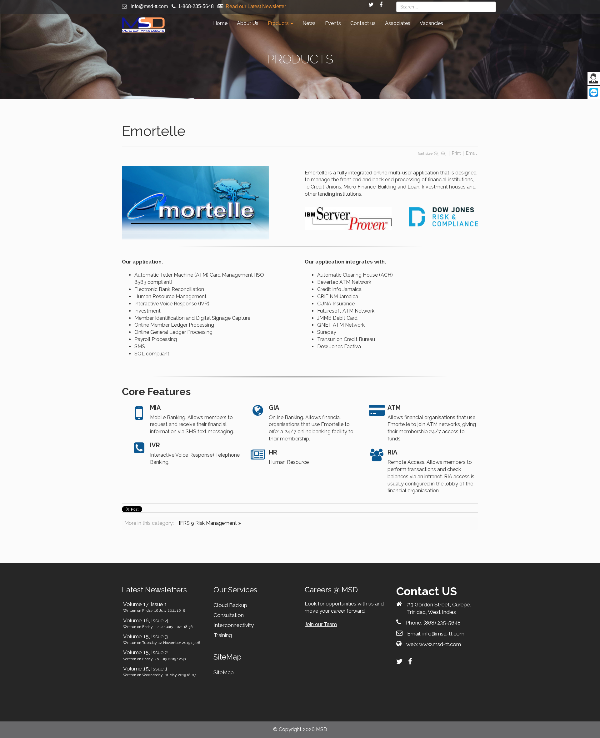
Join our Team (321, 624)
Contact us (363, 23)
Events (333, 23)
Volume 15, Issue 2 (145, 652)
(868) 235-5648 (442, 623)
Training (222, 635)
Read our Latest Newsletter (256, 6)
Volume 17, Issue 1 (145, 604)
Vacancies (431, 23)
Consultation (228, 615)
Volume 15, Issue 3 (145, 636)
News (309, 23)
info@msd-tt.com (149, 6)
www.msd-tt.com (440, 644)
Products (279, 23)
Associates (397, 23)
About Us (247, 23)
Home (220, 23)
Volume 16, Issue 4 (145, 620)
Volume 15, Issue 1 (145, 668)
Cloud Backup (230, 605)
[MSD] (143, 25)
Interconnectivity (233, 625)
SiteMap (223, 672)
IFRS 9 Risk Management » (210, 523)
